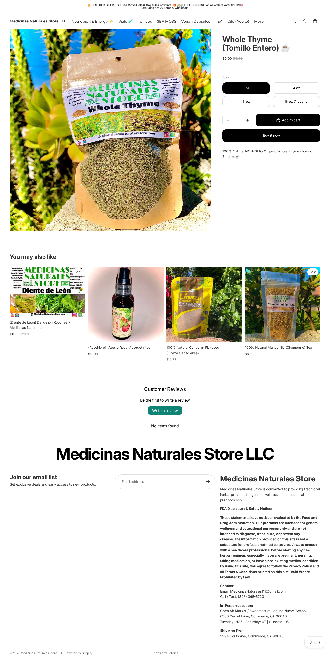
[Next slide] (78, 291)
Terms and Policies (165, 653)
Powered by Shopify (78, 653)
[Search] (294, 21)
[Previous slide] (17, 291)
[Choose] (77, 309)
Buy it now (271, 135)
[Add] (156, 334)
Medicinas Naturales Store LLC (42, 653)
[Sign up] (208, 482)
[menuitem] (259, 21)
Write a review (165, 410)
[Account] (304, 21)
